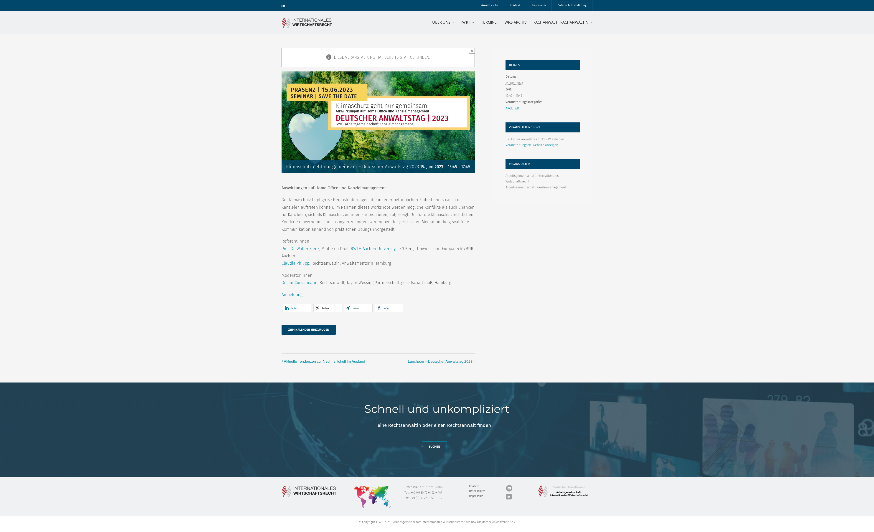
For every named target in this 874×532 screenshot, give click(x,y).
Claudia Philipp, (296, 263)
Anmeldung (292, 294)
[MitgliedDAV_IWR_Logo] (308, 18)
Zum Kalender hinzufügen (308, 330)
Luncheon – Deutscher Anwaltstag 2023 (440, 361)
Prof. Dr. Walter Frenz (300, 248)
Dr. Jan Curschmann (300, 282)
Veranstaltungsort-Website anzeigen (532, 145)
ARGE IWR (512, 108)
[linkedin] (283, 5)
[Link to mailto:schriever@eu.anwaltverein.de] (509, 488)
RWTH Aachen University (373, 248)
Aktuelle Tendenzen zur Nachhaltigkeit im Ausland (324, 361)
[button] (297, 308)
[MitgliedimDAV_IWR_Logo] (564, 486)
